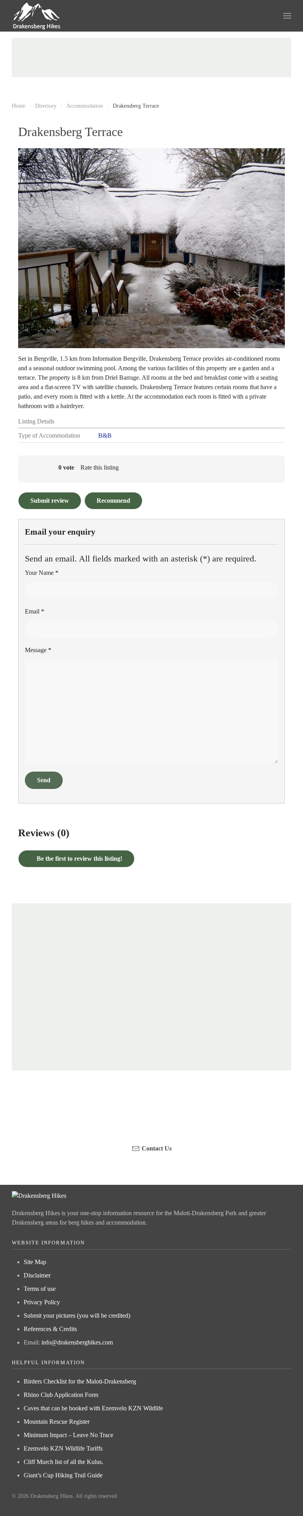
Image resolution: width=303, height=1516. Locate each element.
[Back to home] (37, 16)
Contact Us (157, 1148)
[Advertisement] (151, 57)
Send (43, 780)
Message (38, 650)
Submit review (49, 500)
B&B (105, 435)
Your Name (41, 572)
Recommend (113, 500)
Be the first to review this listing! (78, 858)
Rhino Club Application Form (61, 1394)
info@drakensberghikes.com (77, 1342)
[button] (287, 16)
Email (34, 611)
